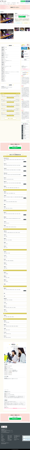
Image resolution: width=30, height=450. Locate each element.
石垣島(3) (8, 316)
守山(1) (8, 208)
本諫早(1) (15, 307)
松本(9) (6, 322)
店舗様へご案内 (15, 437)
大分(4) (5, 302)
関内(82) (5, 174)
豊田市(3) (14, 213)
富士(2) (19, 218)
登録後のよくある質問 (10, 437)
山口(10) (5, 255)
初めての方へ (2, 435)
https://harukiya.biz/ (10, 368)
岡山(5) (5, 259)
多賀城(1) (11, 232)
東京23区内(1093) (6, 158)
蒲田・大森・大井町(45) (12, 159)
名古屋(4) (9, 213)
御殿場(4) (14, 218)
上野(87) (5, 159)
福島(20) (5, 238)
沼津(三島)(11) (7, 218)
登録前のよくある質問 (10, 435)
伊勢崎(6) (11, 187)
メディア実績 (2, 438)
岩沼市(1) (17, 232)
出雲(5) (6, 264)
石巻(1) (13, 232)
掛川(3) (18, 218)
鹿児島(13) (5, 298)
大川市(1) (18, 289)
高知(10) (5, 272)
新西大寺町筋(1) (11, 260)
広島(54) (5, 251)
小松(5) (10, 333)
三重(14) (5, 221)
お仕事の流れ (2, 436)
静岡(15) (5, 218)
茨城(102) (5, 181)
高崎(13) (7, 187)
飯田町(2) (16, 187)
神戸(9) (4, 201)
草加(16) (19, 165)
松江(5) (4, 264)
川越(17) (13, 165)
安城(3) (19, 213)
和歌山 (5, 204)
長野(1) (8, 322)
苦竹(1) (14, 232)
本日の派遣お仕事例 (3, 439)
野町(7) (4, 333)
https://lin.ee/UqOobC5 (6, 432)
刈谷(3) (15, 213)
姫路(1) (14, 201)
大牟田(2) (13, 289)
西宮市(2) (12, 201)
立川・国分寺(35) (23, 159)
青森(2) (5, 242)
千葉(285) (5, 168)
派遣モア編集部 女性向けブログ (17, 435)
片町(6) (6, 333)
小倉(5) (9, 289)
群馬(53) (5, 186)
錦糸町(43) (18, 159)
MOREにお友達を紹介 (10, 439)
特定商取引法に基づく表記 (16, 439)
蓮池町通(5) (7, 273)
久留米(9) (7, 289)
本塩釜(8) (9, 232)
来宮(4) (12, 218)
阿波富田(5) (7, 281)
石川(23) (5, 332)
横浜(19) (15, 174)
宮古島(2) (11, 316)
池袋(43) (15, 159)
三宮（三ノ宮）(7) (7, 201)
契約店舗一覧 (9, 438)
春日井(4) (11, 213)
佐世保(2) (11, 307)
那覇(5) (6, 316)
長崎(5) (7, 307)
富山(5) (4, 337)
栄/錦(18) (7, 213)
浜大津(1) (7, 208)
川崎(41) (7, 174)
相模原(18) (20, 174)
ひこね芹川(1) (11, 208)
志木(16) (17, 165)
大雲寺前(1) (8, 260)
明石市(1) (16, 201)
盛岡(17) (5, 247)
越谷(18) (11, 165)
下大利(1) (15, 289)
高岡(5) (6, 337)
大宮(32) (5, 165)
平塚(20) (13, 174)
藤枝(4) (16, 218)
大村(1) (12, 307)
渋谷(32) (5, 160)
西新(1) (19, 289)
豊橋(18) (5, 213)
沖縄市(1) (13, 316)
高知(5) (4, 273)
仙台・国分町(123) (5, 232)
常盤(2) (4, 260)
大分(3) (4, 303)
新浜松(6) (10, 218)
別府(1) (6, 303)
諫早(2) (8, 307)
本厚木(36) (9, 174)
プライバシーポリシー (16, 438)
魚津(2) (10, 337)
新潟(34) (5, 324)
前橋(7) (8, 187)
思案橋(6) (5, 307)
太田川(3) (18, 213)
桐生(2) (14, 187)
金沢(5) (8, 333)
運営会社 (2, 437)
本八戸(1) (7, 243)
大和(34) (11, 174)
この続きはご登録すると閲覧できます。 (10, 97)
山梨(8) (5, 328)
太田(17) (5, 187)
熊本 (4, 293)
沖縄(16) (5, 315)
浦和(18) (9, 165)
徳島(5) (4, 281)
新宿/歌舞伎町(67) (8, 159)
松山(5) (4, 316)
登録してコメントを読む (10, 118)
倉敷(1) (6, 260)
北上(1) (6, 247)
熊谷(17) (15, 165)
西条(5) (6, 277)
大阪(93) (5, 195)
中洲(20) (5, 289)
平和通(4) (11, 289)
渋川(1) (18, 187)
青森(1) (4, 243)
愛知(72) (5, 212)
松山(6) (4, 277)
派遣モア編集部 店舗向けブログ (17, 436)
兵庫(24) (5, 200)
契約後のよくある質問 (10, 436)
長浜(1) (4, 208)
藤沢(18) (17, 174)
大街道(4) (8, 277)
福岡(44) (5, 288)
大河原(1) (19, 232)
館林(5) (12, 187)
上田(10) (5, 322)
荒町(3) (8, 337)
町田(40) (20, 159)
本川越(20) (7, 165)
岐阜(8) (5, 225)
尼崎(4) (10, 201)
